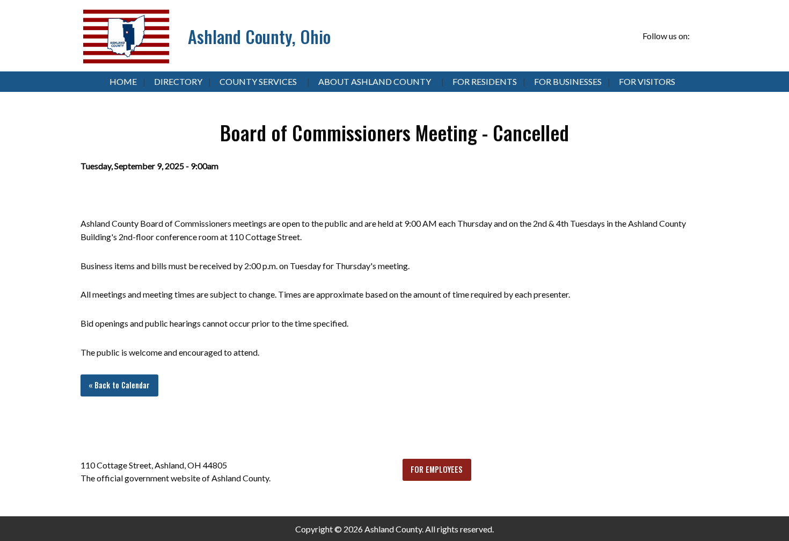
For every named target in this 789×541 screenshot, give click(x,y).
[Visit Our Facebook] (699, 36)
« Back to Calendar (119, 385)
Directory (178, 81)
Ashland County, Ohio (259, 36)
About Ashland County (374, 81)
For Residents (484, 81)
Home (123, 81)
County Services (258, 81)
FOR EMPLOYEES (437, 469)
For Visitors (647, 81)
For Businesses (568, 81)
